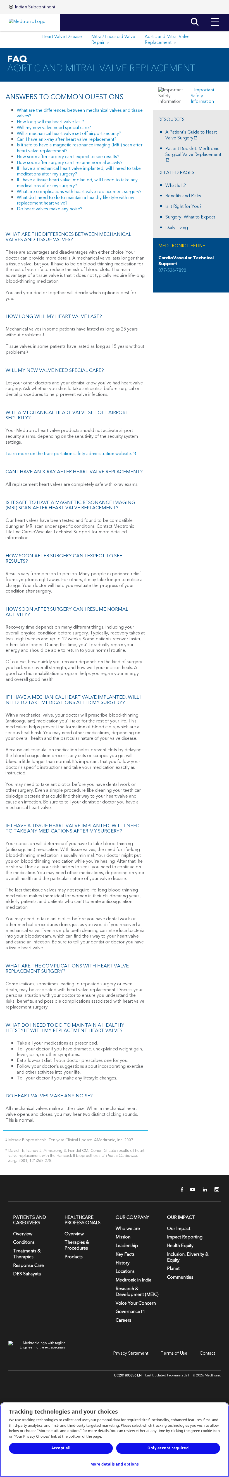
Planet (173, 1269)
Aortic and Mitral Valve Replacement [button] (167, 39)
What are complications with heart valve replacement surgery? (79, 192)
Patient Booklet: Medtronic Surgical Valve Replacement (193, 152)
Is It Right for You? (183, 207)
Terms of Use (174, 1353)
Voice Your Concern (136, 1303)
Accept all (61, 1447)
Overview (22, 1234)
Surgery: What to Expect (190, 217)
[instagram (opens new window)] (215, 1189)
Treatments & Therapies (27, 1254)
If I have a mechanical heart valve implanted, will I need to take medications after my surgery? (79, 171)
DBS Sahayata (27, 1274)
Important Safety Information (202, 96)
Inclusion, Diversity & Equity (188, 1257)
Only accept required (168, 1447)
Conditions (24, 1242)
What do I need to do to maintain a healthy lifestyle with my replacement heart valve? (75, 200)
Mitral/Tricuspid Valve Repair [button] (113, 39)
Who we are (128, 1229)
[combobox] (32, 7)
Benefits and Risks (183, 196)
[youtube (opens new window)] (191, 1189)
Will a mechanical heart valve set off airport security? (69, 133)
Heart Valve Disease (62, 37)
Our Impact (178, 1229)
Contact (207, 1353)
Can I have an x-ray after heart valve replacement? (66, 139)
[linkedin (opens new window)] (203, 1189)
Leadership (127, 1246)
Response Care (28, 1265)
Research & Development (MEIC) (137, 1291)
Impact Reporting (184, 1237)
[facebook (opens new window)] (179, 1189)
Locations (125, 1271)
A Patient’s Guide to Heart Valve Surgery (191, 135)
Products (74, 1257)
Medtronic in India (133, 1280)
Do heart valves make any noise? (49, 209)
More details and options (114, 1464)
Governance (128, 1312)
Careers (123, 1320)
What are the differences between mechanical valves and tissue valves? (80, 113)
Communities (180, 1277)
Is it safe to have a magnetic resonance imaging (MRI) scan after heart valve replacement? (79, 148)
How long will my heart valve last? (50, 122)
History (123, 1263)
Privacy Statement (130, 1353)
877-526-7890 (172, 270)
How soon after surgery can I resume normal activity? (70, 163)
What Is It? (175, 186)
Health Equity (180, 1246)
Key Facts (125, 1254)
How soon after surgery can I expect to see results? (68, 157)
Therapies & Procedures (77, 1245)
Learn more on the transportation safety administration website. (69, 454)
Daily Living (176, 228)
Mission (123, 1237)
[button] (215, 18)
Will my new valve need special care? (54, 128)
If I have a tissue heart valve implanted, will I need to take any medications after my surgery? (77, 183)
